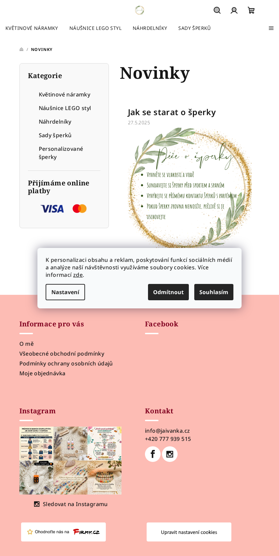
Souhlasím (213, 292)
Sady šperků (55, 135)
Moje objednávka (42, 373)
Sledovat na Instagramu (75, 504)
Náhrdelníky (55, 121)
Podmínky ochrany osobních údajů (66, 363)
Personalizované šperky (61, 153)
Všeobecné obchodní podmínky (61, 353)
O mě (26, 343)
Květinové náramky (65, 94)
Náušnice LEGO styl (65, 108)
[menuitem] (32, 28)
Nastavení (65, 292)
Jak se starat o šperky (172, 112)
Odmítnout (168, 292)
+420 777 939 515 (168, 439)
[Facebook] (153, 454)
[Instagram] (170, 454)
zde (78, 275)
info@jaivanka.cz (167, 430)
